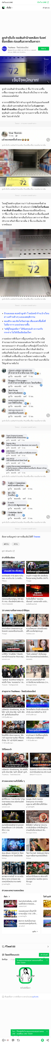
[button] (5, 1040)
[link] (13, 1040)
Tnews (36, 536)
